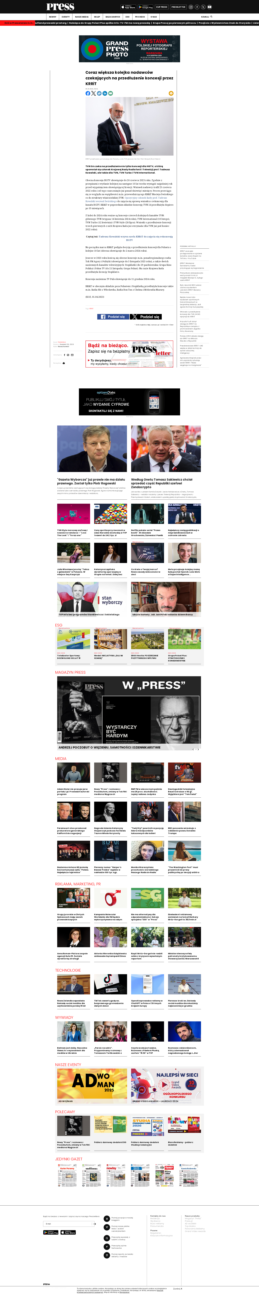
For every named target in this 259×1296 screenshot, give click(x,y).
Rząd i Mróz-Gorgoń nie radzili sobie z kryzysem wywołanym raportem (146, 956)
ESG (128, 17)
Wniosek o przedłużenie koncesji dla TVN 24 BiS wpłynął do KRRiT (190, 314)
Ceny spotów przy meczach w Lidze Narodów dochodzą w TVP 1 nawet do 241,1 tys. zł (110, 533)
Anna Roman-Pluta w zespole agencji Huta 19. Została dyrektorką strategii (72, 956)
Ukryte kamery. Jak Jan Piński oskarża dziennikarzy (162, 614)
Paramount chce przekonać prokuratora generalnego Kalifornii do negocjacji (71, 831)
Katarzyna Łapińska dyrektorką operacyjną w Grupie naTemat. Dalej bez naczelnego (108, 573)
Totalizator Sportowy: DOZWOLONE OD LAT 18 (69, 657)
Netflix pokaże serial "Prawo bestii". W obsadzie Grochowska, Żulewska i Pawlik (147, 533)
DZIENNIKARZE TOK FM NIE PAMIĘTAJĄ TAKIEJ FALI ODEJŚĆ (103, 747)
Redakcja (155, 1218)
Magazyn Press (70, 672)
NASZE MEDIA (81, 17)
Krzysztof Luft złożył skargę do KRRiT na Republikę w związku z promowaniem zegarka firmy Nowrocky (190, 326)
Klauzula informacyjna (161, 1235)
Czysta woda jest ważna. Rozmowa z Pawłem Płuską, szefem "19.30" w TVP (145, 1050)
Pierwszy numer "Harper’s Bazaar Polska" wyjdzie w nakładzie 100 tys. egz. (107, 870)
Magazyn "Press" (193, 1218)
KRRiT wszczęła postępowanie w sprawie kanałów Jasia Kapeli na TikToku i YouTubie (191, 255)
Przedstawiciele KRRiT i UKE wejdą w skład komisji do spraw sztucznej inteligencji (191, 349)
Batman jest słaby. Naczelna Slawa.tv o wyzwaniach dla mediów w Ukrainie (72, 1050)
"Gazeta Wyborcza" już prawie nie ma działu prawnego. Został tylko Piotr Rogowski (91, 481)
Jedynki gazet (69, 1159)
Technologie (68, 970)
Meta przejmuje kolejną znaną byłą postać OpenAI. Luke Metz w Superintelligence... (184, 572)
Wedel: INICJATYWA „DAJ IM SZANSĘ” (108, 657)
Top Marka (190, 1226)
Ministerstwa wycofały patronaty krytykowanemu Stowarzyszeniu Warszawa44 (183, 956)
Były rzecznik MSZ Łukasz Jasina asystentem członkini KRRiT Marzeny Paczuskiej (190, 288)
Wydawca (155, 1221)
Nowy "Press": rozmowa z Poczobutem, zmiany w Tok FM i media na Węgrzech (110, 792)
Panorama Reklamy (195, 1228)
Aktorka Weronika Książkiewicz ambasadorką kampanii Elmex (110, 954)
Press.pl (189, 1221)
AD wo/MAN (190, 1223)
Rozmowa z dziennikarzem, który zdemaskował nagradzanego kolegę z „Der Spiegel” (183, 1052)
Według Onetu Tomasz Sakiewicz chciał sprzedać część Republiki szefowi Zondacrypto (161, 483)
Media (61, 758)
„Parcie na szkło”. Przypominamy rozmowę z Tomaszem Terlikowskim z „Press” (108, 1052)
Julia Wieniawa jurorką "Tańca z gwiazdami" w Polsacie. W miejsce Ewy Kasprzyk (73, 572)
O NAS (154, 17)
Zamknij (177, 1289)
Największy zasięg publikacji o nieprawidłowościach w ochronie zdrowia (183, 533)
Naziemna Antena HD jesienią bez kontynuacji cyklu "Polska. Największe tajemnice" (73, 870)
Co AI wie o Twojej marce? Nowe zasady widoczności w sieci (145, 572)
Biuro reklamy (157, 1223)
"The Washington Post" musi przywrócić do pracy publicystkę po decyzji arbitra (183, 870)
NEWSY (52, 17)
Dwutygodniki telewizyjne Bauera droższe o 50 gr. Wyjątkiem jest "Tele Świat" (182, 792)
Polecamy (65, 1112)
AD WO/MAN (66, 1101)
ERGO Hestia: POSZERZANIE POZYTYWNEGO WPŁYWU (144, 657)
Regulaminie (125, 1292)
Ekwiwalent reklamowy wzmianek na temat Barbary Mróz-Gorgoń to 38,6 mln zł (183, 917)
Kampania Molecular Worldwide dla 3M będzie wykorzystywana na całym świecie (108, 918)
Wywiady (64, 1017)
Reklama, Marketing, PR (78, 884)
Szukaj (205, 17)
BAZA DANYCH (113, 17)
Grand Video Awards (195, 1231)
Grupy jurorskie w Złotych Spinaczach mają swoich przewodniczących (70, 917)
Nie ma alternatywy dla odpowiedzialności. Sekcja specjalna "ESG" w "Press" (145, 917)
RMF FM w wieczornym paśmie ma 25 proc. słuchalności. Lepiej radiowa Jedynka (146, 792)
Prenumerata (157, 1226)
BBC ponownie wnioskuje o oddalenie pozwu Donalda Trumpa (182, 831)
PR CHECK (140, 17)
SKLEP (97, 17)
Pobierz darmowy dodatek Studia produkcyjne (145, 1143)
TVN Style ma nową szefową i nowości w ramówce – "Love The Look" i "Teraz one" (72, 533)
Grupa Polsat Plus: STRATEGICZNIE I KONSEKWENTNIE (177, 658)
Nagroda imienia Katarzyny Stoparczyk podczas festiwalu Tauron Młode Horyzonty (110, 831)
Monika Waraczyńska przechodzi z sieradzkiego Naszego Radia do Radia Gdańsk (145, 871)
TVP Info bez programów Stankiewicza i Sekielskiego (89, 614)
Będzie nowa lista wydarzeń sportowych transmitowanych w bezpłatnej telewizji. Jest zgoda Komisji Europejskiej (191, 302)
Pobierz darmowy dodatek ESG (110, 1142)
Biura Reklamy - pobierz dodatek (180, 1143)
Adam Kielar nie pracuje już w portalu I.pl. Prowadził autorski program (73, 792)
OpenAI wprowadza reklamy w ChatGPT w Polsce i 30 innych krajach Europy (147, 1003)
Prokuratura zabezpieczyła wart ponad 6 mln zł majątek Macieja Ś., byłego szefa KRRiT (191, 276)
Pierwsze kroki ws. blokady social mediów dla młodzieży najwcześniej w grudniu (183, 1003)
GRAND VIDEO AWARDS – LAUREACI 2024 (155, 1101)
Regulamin (155, 1233)
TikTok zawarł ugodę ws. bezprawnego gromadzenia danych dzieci (108, 1003)
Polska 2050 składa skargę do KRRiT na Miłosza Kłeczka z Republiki (191, 338)
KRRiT (91, 309)
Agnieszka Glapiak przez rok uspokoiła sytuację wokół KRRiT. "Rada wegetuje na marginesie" (190, 361)
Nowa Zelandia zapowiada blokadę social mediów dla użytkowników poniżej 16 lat (71, 1003)
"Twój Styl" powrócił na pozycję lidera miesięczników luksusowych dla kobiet (147, 831)
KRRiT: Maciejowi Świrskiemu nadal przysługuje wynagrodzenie (192, 265)
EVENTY (66, 17)
